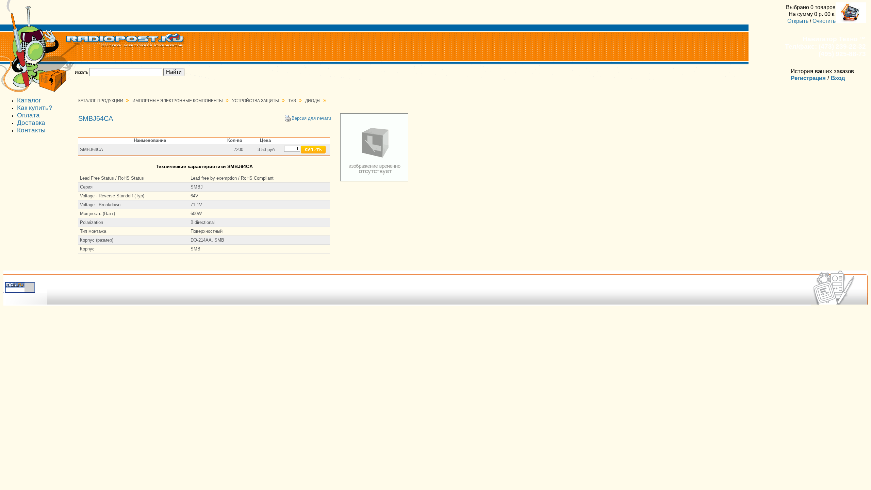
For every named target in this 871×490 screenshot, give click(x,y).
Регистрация (808, 78)
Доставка (31, 122)
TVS (292, 100)
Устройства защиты (255, 100)
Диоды (313, 100)
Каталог (29, 100)
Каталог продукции (100, 100)
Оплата (28, 115)
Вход (838, 78)
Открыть (797, 21)
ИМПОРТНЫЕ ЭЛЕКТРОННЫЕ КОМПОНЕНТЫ (177, 100)
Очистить (824, 21)
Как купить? (34, 107)
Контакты (31, 130)
